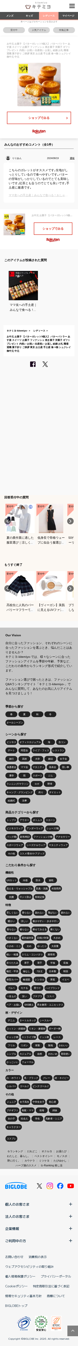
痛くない (55, 929)
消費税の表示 (38, 1257)
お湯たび (61, 1151)
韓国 (65, 971)
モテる (24, 988)
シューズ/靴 (52, 828)
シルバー (11, 1086)
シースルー (45, 1020)
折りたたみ (12, 962)
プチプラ (37, 996)
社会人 (24, 1118)
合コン (62, 742)
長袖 (65, 962)
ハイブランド (53, 988)
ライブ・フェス (40, 750)
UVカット (11, 880)
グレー (46, 1078)
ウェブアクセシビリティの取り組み (29, 1266)
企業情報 (12, 1228)
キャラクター (13, 1127)
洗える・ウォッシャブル (19, 888)
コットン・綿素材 (16, 1028)
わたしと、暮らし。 (18, 1156)
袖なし (26, 971)
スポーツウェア (14, 845)
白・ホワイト (13, 1078)
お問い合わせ (14, 1257)
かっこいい (12, 1062)
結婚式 (11, 800)
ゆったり (42, 946)
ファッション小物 (42, 836)
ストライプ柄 (29, 1037)
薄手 (39, 962)
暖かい (11, 921)
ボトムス (37, 820)
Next (70, 521)
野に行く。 (13, 1160)
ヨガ (36, 783)
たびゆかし (60, 1160)
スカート (50, 820)
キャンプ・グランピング (19, 792)
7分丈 (40, 971)
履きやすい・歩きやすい (45, 921)
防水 (38, 880)
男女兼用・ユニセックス (50, 1004)
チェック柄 (12, 1037)
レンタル (39, 979)
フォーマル (28, 1062)
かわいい (63, 1045)
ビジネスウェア (14, 828)
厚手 (26, 962)
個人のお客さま (17, 1204)
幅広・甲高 (12, 971)
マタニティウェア (58, 845)
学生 (37, 1118)
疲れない (65, 912)
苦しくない (12, 912)
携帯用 (51, 954)
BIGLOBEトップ (16, 1305)
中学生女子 (38, 1102)
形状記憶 (39, 897)
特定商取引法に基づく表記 (51, 1286)
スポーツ (37, 775)
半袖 (52, 962)
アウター (24, 820)
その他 (11, 853)
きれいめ (52, 1054)
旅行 (11, 759)
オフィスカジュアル (30, 742)
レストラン (58, 750)
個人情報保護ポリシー (20, 1276)
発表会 (52, 767)
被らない (24, 929)
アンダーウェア (34, 828)
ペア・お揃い (13, 1004)
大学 (37, 759)
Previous (7, 521)
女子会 (63, 759)
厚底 (52, 979)
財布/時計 (25, 836)
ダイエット (55, 792)
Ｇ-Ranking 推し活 (51, 1165)
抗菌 (11, 897)
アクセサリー (63, 836)
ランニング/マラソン (17, 783)
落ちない (11, 929)
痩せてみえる (39, 929)
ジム (50, 775)
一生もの (11, 996)
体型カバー (12, 979)
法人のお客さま (17, 1216)
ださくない (12, 938)
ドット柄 (44, 1037)
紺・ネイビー (62, 1078)
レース (57, 1037)
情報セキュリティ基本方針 (23, 1296)
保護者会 (11, 767)
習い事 (65, 767)
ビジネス (11, 742)
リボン (24, 1045)
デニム (11, 1020)
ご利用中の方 (15, 1240)
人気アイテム (39, 30)
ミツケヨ (44, 1160)
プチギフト (12, 1110)
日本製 (52, 971)
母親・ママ (28, 1110)
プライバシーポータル (56, 1276)
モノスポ (62, 1156)
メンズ (9, 15)
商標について (56, 1296)
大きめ (56, 938)
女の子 (11, 1118)
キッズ (29, 15)
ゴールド (24, 1086)
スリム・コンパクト (32, 954)
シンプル (11, 1054)
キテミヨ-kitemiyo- (17, 330)
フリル (11, 1045)
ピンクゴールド (40, 1086)
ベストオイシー (43, 1156)
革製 (37, 1045)
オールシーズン (14, 722)
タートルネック (28, 1020)
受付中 (14, 30)
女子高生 (24, 1102)
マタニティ (38, 767)
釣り (41, 792)
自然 (39, 1054)
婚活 (50, 759)
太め (29, 946)
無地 (50, 1045)
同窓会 (24, 750)
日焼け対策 (43, 938)
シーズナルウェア (36, 845)
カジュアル (25, 1054)
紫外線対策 (28, 938)
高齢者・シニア (54, 1118)
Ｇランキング (15, 1151)
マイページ (68, 15)
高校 (24, 759)
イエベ (65, 979)
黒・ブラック (31, 1078)
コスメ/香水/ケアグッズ (32, 853)
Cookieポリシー (16, 1286)
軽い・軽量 (12, 954)
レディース (49, 15)
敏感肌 (26, 979)
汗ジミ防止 (25, 897)
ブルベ (11, 988)
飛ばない (52, 912)
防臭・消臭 (42, 888)
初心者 (52, 1102)
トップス (11, 820)
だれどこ (32, 1151)
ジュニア (11, 1102)
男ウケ (37, 988)
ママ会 (24, 767)
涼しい (24, 921)
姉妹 (54, 1110)
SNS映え (29, 1004)
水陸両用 (56, 888)
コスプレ (11, 1138)
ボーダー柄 (55, 1028)
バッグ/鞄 (11, 836)
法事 (24, 800)
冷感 (25, 880)
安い (24, 996)
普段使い (65, 1054)
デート (11, 750)
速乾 (51, 880)
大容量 (54, 946)
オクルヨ (47, 1151)
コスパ (50, 996)
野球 (49, 783)
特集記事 (64, 30)
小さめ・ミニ (13, 946)
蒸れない (39, 912)
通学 (11, 775)
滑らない (26, 912)
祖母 (41, 1110)
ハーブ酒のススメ (26, 1165)
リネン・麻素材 (37, 1028)
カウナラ (29, 1160)
